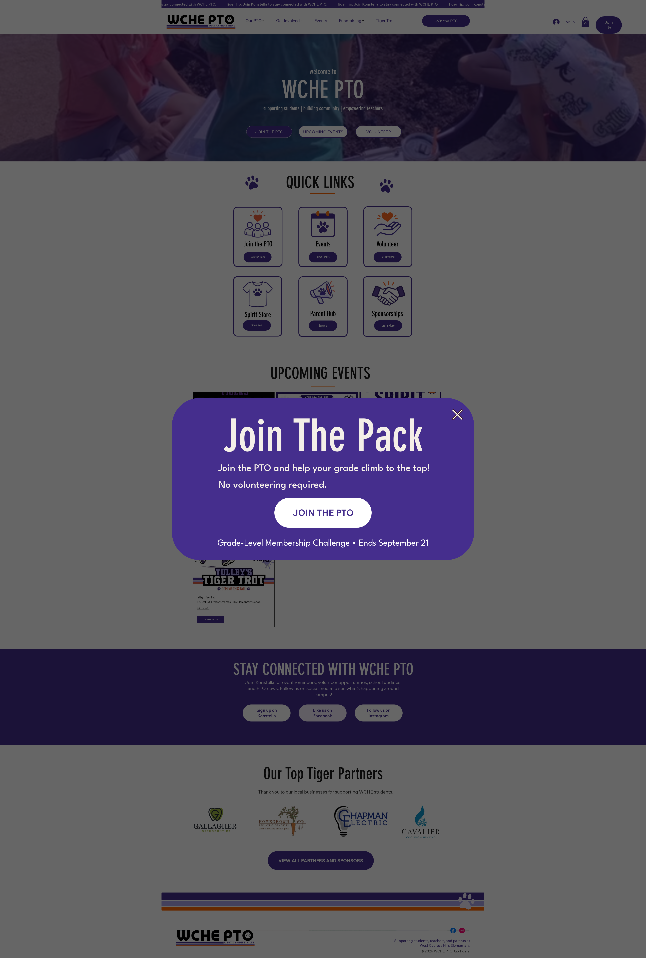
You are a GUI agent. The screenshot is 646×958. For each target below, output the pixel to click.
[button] (457, 415)
